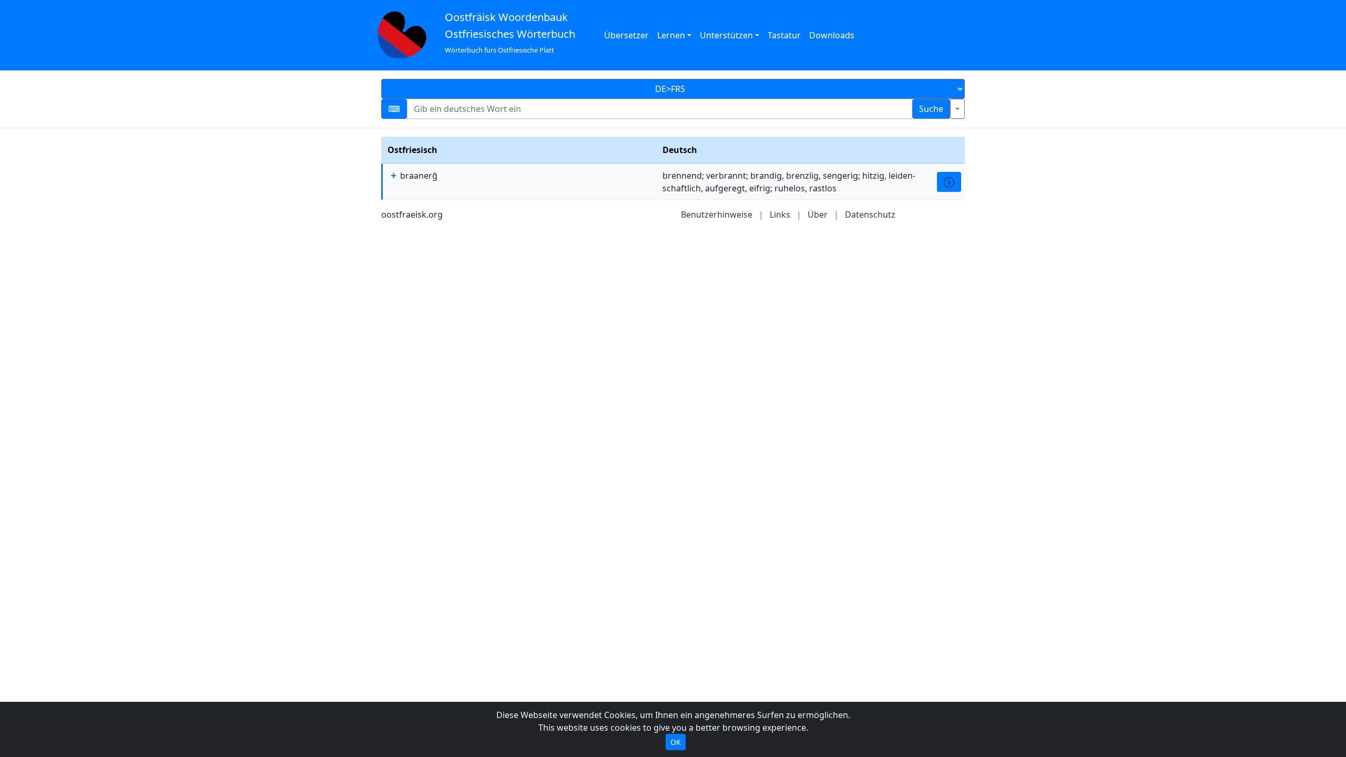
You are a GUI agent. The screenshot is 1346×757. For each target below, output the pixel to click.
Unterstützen (726, 35)
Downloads (831, 35)
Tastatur (784, 35)
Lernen (671, 35)
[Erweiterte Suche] (957, 109)
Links (780, 214)
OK (675, 742)
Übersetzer (626, 35)
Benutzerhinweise (716, 214)
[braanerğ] (949, 182)
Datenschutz (870, 214)
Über (818, 214)
